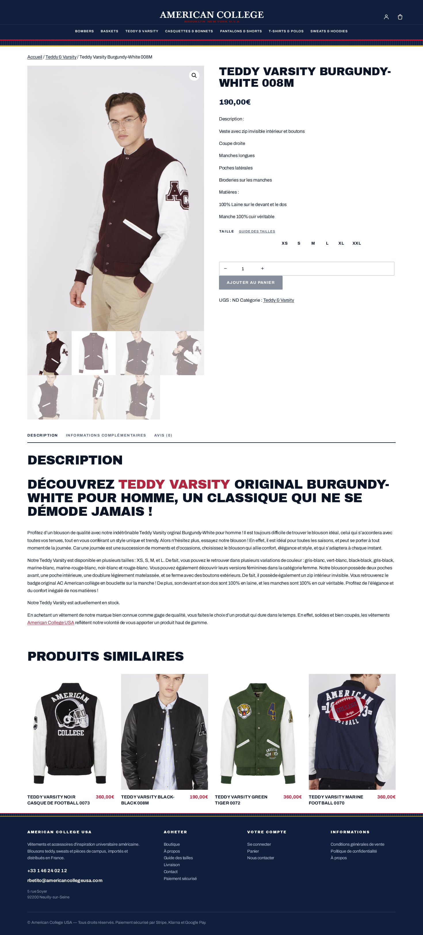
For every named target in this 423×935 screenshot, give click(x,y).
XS (285, 243)
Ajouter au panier (251, 282)
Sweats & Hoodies (329, 31)
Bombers (84, 31)
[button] (194, 75)
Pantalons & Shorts (241, 31)
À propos (172, 851)
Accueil (34, 56)
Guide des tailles (257, 231)
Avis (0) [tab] (163, 435)
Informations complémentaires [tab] (106, 435)
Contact (171, 871)
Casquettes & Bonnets (189, 31)
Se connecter (259, 844)
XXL (356, 243)
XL (341, 243)
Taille (226, 231)
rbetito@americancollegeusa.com (64, 880)
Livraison (172, 864)
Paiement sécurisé (180, 878)
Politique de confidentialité (354, 851)
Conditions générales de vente (357, 844)
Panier (253, 851)
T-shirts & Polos (286, 31)
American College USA (50, 622)
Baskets (110, 31)
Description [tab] (42, 435)
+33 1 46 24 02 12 (47, 870)
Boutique (172, 844)
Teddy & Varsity (142, 31)
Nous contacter (261, 857)
